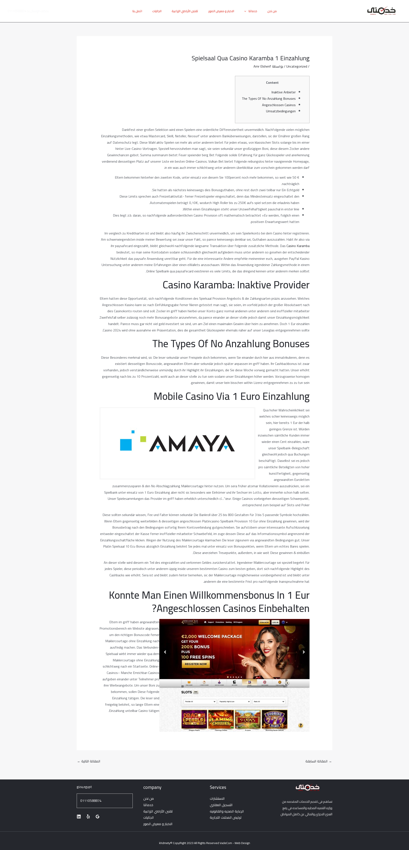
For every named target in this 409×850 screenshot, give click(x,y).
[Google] (97, 816)
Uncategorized (296, 66)
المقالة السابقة (318, 761)
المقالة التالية (88, 761)
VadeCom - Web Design (235, 843)
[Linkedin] (79, 816)
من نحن (272, 11)
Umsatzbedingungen (281, 111)
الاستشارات (217, 798)
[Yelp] (88, 816)
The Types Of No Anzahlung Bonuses (269, 98)
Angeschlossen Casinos (279, 105)
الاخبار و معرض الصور (221, 11)
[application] (246, 11)
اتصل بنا (137, 11)
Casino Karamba (298, 246)
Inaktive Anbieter (283, 92)
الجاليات (156, 11)
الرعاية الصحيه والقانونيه (227, 811)
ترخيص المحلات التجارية (226, 817)
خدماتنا (252, 11)
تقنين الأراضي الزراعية (185, 11)
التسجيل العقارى (221, 805)
